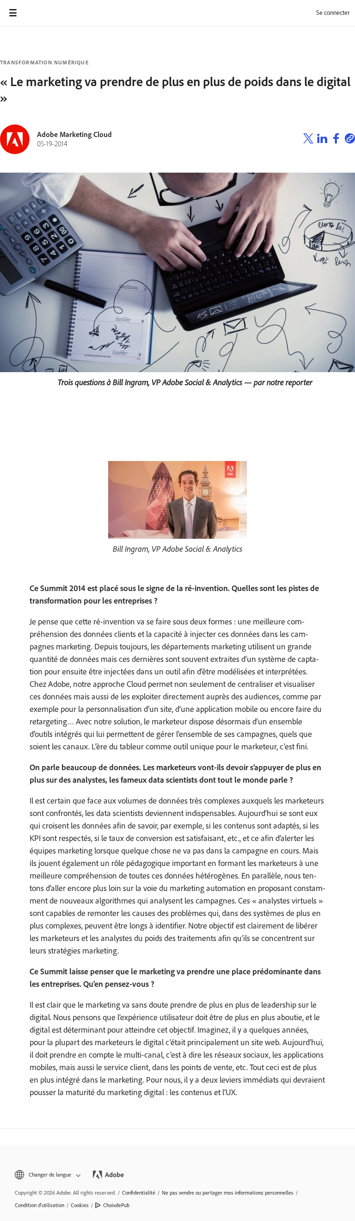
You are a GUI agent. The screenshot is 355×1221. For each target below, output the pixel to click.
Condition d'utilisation (39, 1205)
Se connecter (332, 13)
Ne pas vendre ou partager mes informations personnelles (228, 1193)
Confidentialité (138, 1193)
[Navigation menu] (13, 13)
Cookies (80, 1205)
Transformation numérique (44, 62)
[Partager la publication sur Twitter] (308, 140)
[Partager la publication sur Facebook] (336, 140)
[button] (47, 1175)
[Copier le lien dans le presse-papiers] (350, 140)
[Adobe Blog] (39, 13)
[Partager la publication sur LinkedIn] (322, 140)
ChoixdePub (116, 1205)
